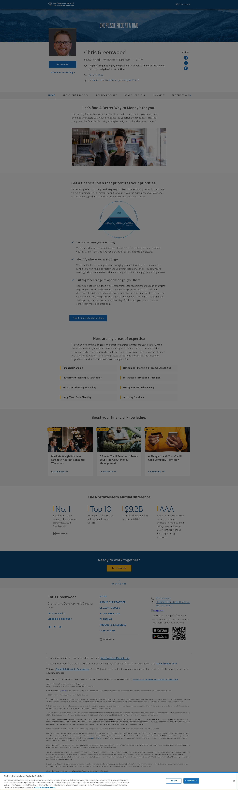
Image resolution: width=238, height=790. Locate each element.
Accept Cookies (191, 781)
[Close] (234, 781)
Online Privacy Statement (44, 787)
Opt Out (174, 781)
